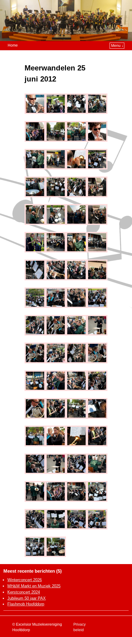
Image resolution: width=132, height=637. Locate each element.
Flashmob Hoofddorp (25, 604)
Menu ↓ (117, 46)
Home (13, 45)
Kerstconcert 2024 (23, 592)
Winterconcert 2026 (24, 580)
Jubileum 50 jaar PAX (26, 598)
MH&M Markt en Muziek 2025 (33, 586)
